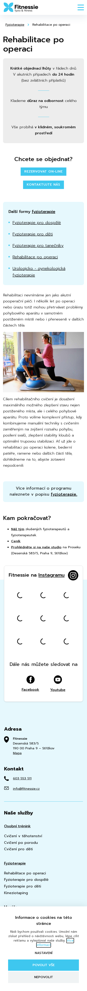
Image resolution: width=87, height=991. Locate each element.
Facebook (30, 689)
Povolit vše (44, 965)
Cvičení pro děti (18, 849)
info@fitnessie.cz (26, 788)
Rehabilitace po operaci (51, 25)
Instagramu (51, 575)
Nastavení (43, 953)
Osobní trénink (17, 826)
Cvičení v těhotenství (23, 836)
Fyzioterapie (14, 25)
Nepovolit (43, 977)
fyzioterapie (43, 211)
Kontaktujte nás (43, 184)
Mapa (17, 753)
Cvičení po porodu (21, 843)
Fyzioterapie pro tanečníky (38, 245)
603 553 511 (22, 778)
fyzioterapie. (64, 494)
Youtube (57, 689)
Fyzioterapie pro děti (33, 234)
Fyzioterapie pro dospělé (37, 223)
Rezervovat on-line (43, 171)
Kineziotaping (16, 893)
